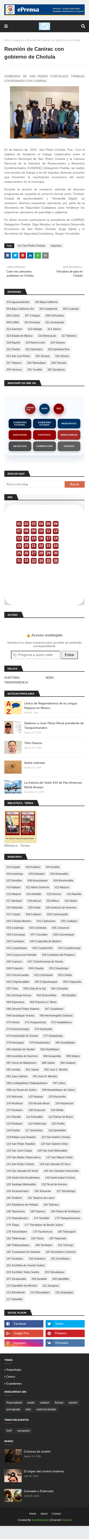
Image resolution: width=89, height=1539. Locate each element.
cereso (10, 1376)
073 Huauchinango (17, 1029)
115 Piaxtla (58, 1123)
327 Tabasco (14, 362)
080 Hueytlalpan (65, 1042)
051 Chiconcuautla (17, 975)
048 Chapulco (14, 968)
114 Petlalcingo (37, 1123)
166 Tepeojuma (15, 1211)
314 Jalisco (54, 329)
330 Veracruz (14, 369)
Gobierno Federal (20, 423)
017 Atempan (14, 900)
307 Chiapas (32, 315)
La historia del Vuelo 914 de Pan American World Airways (53, 785)
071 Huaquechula (35, 1022)
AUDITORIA (12, 677)
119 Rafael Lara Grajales (21, 1137)
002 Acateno (33, 867)
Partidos (44, 435)
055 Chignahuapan (46, 981)
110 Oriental (13, 1116)
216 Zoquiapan (64, 1292)
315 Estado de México (19, 335)
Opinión (69, 446)
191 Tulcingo (65, 1245)
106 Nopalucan (64, 1103)
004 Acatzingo (14, 873)
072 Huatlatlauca (61, 1022)
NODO (50, 677)
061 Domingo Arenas (18, 995)
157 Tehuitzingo (65, 1191)
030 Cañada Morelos (18, 921)
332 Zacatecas (56, 369)
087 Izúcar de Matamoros (21, 1062)
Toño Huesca (33, 743)
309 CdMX (12, 322)
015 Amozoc (54, 894)
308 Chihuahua (54, 315)
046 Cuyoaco (14, 961)
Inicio (7, 40)
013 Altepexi (13, 894)
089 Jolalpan (68, 1062)
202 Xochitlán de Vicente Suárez (25, 1265)
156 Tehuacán (42, 1191)
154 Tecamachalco (17, 1191)
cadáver (44, 1402)
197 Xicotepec (14, 1258)
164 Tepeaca (51, 1204)
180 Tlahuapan (67, 1231)
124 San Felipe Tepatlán (20, 1143)
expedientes (14, 1383)
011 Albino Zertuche (37, 887)
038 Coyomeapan (63, 934)
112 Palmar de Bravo (60, 1116)
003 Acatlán (53, 867)
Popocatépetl (14, 1402)
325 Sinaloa (42, 356)
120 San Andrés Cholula (55, 1137)
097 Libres (59, 1083)
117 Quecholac (34, 1130)
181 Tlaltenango (16, 1238)
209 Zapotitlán (60, 1278)
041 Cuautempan (16, 948)
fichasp (59, 1402)
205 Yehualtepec (55, 1272)
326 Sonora (62, 356)
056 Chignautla (72, 981)
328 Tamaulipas (36, 362)
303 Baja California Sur (20, 308)
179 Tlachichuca (42, 1231)
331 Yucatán (34, 369)
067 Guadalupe (54, 1008)
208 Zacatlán (39, 1278)
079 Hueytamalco (39, 1042)
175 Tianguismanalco (67, 1218)
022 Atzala (71, 900)
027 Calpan (13, 914)
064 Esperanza (15, 1002)
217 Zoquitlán (14, 1299)
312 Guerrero (14, 329)
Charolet (66, 1520)
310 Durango (32, 322)
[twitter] (65, 1324)
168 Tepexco (37, 1211)
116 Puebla (13, 1130)
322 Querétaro (34, 349)
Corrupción (44, 446)
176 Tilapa (12, 1224)
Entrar (69, 655)
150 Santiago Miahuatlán (21, 1184)
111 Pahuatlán (34, 1116)
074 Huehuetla (43, 1029)
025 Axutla (34, 907)
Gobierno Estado (44, 423)
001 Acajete (13, 867)
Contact (56, 1513)
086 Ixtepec (73, 1056)
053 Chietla (65, 975)
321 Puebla (13, 349)
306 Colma (12, 315)
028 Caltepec (33, 914)
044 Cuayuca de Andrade (21, 954)
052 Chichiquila (43, 975)
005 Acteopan (37, 873)
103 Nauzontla (57, 1096)
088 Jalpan (48, 1062)
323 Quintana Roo (59, 349)
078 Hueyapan (15, 1042)
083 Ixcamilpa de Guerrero (22, 1056)
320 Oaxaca (58, 342)
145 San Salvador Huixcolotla (61, 1170)
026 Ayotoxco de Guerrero (61, 907)
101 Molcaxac (14, 1096)
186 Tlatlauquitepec (18, 1245)
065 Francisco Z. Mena (43, 1002)
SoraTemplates (40, 1520)
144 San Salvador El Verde (22, 1170)
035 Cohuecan (60, 927)
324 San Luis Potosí (18, 356)
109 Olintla (57, 1110)
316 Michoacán (47, 335)
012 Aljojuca (62, 887)
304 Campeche (48, 308)
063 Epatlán (69, 995)
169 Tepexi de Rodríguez (65, 1211)
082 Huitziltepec (49, 1049)
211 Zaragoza (51, 1285)
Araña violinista (34, 762)
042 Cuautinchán (42, 948)
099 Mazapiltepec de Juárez (58, 1089)
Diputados (20, 435)
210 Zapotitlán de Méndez (21, 1285)
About (44, 1513)
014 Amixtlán (33, 894)
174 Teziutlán (41, 1218)
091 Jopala (32, 1069)
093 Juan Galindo (16, 1076)
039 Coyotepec (15, 941)
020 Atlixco (52, 900)
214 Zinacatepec (40, 1292)
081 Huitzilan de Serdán (20, 1049)
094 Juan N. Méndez (45, 1076)
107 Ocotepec (14, 1110)
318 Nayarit (13, 342)
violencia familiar (46, 1409)
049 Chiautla (36, 968)
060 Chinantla (59, 988)
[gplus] (23, 1333)
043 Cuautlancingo (69, 948)
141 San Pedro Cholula (31, 245)
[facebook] (23, 1324)
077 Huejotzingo (53, 1035)
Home (32, 1513)
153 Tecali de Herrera (54, 1184)
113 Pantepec (14, 1123)
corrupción (23, 1430)
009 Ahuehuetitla (63, 880)
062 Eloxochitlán (46, 995)
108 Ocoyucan (36, 1110)
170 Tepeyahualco (17, 1218)
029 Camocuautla (57, 914)
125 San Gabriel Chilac (54, 1143)
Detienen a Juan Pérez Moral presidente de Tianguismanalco (54, 725)
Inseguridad (69, 435)
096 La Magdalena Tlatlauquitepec (27, 1083)
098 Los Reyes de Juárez (21, 1089)
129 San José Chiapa (19, 1150)
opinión (73, 1402)
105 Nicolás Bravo (39, 1103)
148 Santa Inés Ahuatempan (23, 1177)
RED (59, 409)
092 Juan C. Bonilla (55, 1069)
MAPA (45, 409)
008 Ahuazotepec (37, 880)
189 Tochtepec (43, 1245)
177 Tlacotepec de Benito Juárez (43, 1224)
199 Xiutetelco (37, 1258)
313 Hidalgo (35, 329)
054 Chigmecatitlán (17, 981)
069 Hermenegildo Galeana (56, 1015)
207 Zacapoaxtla (16, 1278)
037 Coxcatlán (39, 934)
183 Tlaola (37, 1238)
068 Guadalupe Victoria (20, 1015)
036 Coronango (15, 934)
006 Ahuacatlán (59, 873)
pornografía (13, 1409)
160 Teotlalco (14, 1197)
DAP (9, 1430)
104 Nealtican (14, 1103)
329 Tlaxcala (58, 362)
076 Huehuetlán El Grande (22, 1035)
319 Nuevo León (35, 342)
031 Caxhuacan (46, 921)
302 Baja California (46, 302)
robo (28, 1409)
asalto (31, 1402)
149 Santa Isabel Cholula (60, 1177)
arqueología (13, 1369)
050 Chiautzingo (58, 968)
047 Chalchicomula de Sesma (45, 961)
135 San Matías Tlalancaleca (23, 1157)
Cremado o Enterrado (39, 1491)
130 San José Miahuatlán (52, 1150)
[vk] (65, 1343)
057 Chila (12, 988)
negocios (18, 40)
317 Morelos (69, 335)
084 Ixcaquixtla (52, 1056)
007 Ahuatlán (14, 880)
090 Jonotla (13, 1069)
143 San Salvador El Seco (55, 1164)
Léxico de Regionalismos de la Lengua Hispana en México (50, 706)
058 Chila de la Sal (34, 988)
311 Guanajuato (54, 322)
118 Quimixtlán (57, 1130)
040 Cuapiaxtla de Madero (45, 941)
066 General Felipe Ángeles (23, 1008)
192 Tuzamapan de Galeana (23, 1251)
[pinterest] (65, 1333)
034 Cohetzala (37, 927)
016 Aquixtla (74, 894)
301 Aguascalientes (18, 302)
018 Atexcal (34, 900)
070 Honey (12, 1022)
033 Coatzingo (15, 927)
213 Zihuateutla (15, 1292)
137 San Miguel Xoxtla (59, 1157)
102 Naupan (35, 1096)
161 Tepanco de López (41, 1197)
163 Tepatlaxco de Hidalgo (22, 1204)
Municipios (69, 423)
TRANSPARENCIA (16, 682)
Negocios (20, 446)
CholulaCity (30, 408)
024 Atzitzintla (14, 907)
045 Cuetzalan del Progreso (58, 954)
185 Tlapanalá (57, 1238)
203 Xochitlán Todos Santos (22, 1272)
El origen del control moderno (44, 1471)
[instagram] (23, 1343)
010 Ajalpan (13, 887)
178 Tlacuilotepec (16, 1231)
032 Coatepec (69, 921)
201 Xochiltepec (60, 1258)
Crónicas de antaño (37, 1451)
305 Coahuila (71, 308)
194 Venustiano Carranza (61, 1251)
